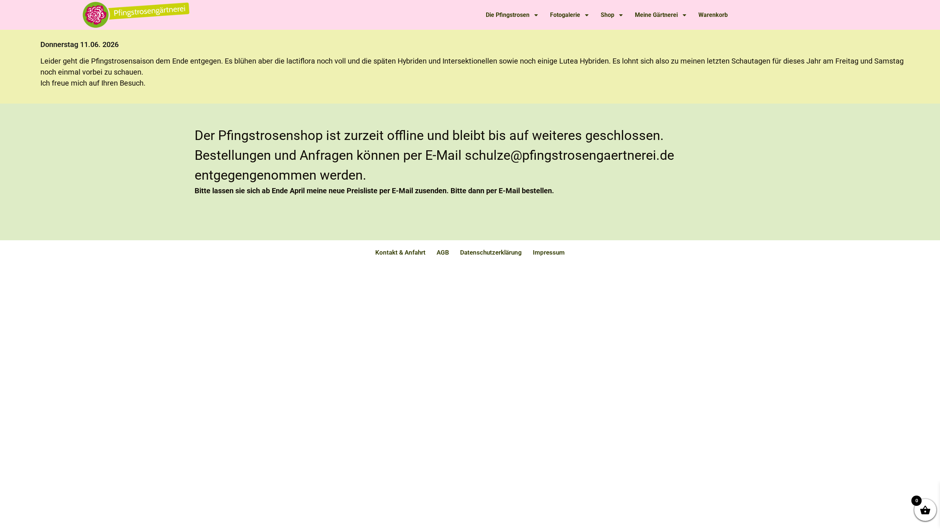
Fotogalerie (565, 14)
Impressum (549, 252)
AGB (443, 252)
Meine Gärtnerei (656, 14)
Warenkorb (713, 14)
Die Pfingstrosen (507, 14)
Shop (607, 14)
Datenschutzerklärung (491, 252)
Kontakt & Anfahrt (400, 252)
